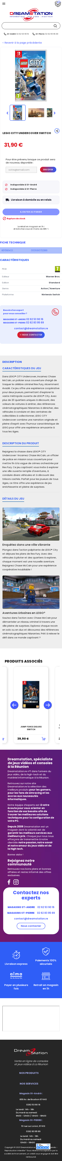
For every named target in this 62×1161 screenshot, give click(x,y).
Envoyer (48, 169)
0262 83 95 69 (33, 1131)
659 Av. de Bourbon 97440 (33, 1099)
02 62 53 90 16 (22, 34)
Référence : (8, 250)
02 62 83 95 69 (51, 34)
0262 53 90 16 (33, 1104)
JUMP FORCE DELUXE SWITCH (31, 728)
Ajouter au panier (31, 212)
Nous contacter (32, 334)
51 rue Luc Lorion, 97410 (33, 1126)
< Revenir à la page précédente (22, 42)
